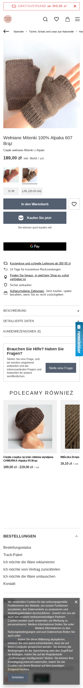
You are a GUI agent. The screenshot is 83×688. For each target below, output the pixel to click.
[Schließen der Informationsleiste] (75, 6)
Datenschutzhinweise (21, 628)
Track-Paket (12, 555)
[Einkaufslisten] (56, 19)
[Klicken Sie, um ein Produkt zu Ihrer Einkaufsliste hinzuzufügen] (74, 203)
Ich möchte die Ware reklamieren (29, 562)
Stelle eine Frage (61, 368)
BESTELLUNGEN (19, 536)
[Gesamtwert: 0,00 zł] (67, 19)
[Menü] (78, 19)
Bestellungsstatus (17, 547)
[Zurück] (7, 31)
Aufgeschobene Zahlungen (27, 291)
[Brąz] (29, 175)
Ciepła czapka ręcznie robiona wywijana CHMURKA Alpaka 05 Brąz (28, 459)
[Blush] (11, 175)
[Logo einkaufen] (7, 19)
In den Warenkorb (34, 204)
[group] (41, 90)
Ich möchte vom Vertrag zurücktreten (31, 569)
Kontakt (9, 584)
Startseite (19, 31)
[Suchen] (45, 19)
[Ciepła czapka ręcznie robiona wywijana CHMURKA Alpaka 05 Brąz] (30, 426)
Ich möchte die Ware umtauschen (29, 576)
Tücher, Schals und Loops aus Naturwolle (51, 31)
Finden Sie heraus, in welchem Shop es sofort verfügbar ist (39, 277)
